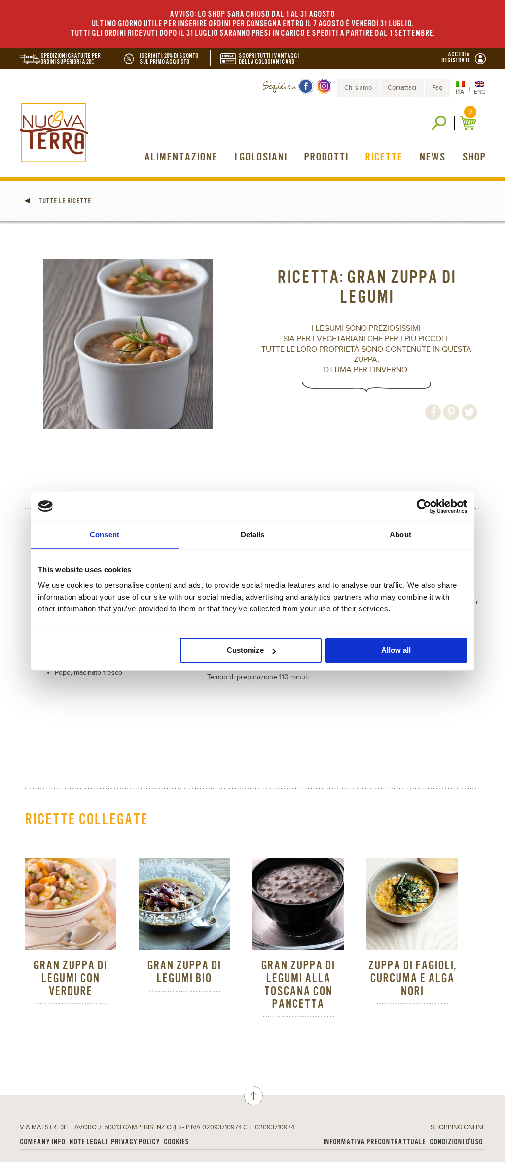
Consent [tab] (104, 534)
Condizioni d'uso (456, 1142)
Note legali (88, 1142)
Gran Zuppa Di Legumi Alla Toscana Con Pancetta (298, 985)
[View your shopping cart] (469, 123)
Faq (437, 88)
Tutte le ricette (64, 201)
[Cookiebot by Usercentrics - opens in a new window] (424, 506)
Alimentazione (180, 157)
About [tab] (400, 534)
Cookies (176, 1142)
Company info (42, 1142)
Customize (245, 650)
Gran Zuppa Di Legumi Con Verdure (70, 978)
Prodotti (326, 157)
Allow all (396, 650)
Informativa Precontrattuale (374, 1142)
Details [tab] (253, 534)
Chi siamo (358, 88)
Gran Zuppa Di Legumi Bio (184, 972)
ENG (480, 91)
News (432, 157)
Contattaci (402, 88)
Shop (474, 157)
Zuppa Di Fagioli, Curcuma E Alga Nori (412, 978)
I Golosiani (260, 157)
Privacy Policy (135, 1142)
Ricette (383, 157)
